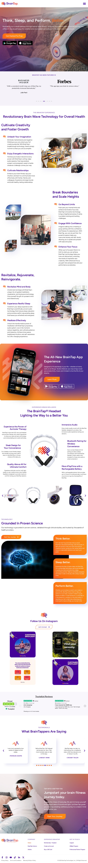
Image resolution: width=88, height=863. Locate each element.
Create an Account (49, 846)
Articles (30, 849)
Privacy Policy (4, 860)
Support (72, 842)
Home (29, 842)
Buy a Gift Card (48, 849)
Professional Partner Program (77, 849)
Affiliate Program (74, 846)
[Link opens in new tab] (23, 644)
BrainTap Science (32, 846)
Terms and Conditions (15, 860)
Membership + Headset (50, 842)
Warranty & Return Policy (29, 860)
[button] (84, 3)
